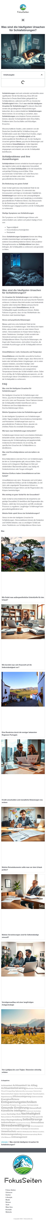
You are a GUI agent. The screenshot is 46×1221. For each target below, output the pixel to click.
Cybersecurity (20, 1091)
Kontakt (9, 1209)
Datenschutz (37, 1091)
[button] (23, 20)
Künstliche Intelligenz (13, 1110)
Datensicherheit (7, 1094)
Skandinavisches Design (23, 1122)
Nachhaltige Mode (14, 1114)
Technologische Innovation (10, 1129)
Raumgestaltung (14, 1120)
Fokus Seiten (11, 1190)
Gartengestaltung (32, 1105)
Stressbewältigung (15, 1125)
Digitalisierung (6, 1096)
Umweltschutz (8, 1131)
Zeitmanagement (19, 1137)
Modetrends (29, 1111)
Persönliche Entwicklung (21, 1117)
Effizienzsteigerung (22, 1096)
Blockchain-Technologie (34, 1088)
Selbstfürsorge (32, 1119)
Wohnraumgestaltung (11, 1134)
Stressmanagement (36, 1126)
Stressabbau (37, 1122)
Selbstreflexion (8, 1122)
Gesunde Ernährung (15, 1107)
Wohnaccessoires (38, 1131)
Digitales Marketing (20, 1094)
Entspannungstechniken (19, 1102)
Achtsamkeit (6, 1085)
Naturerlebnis (6, 1117)
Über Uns (9, 1207)
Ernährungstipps (22, 1105)
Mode (8, 1200)
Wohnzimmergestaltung (29, 1134)
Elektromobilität (37, 1096)
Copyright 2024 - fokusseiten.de (23, 1218)
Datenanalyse (29, 1091)
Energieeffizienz (10, 1099)
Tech (7, 1205)
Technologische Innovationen (29, 1129)
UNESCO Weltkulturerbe (24, 1131)
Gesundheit (35, 1108)
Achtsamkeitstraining (13, 1088)
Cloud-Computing (8, 1091)
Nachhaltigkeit (30, 1113)
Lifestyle (4, 1142)
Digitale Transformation (35, 1094)
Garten (8, 1195)
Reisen (8, 1202)
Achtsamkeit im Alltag (25, 1085)
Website (9, 1212)
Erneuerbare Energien (8, 1105)
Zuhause (9, 1192)
